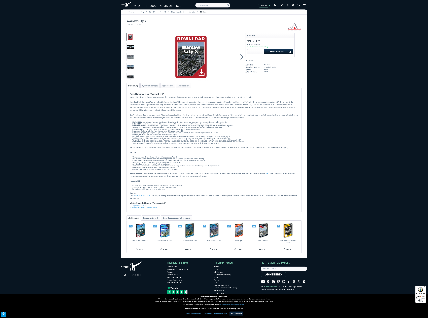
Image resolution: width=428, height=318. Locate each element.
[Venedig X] (238, 230)
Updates (170, 272)
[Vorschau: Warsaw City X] (130, 37)
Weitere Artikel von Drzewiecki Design (144, 208)
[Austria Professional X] (140, 230)
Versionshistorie (183, 86)
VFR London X (263, 241)
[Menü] (424, 287)
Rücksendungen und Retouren (177, 269)
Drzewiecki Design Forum (142, 196)
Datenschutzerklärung (270, 287)
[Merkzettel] (287, 5)
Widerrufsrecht (219, 290)
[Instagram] (283, 281)
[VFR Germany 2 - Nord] (164, 230)
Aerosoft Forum (172, 274)
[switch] (420, 300)
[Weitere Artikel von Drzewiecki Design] (294, 27)
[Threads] (294, 281)
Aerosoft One (172, 267)
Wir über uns (218, 272)
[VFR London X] (263, 230)
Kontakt (217, 267)
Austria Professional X (140, 241)
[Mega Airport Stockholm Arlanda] (288, 230)
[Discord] (273, 281)
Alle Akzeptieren (236, 314)
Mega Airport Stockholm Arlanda (288, 242)
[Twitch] (278, 281)
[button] (3, 314)
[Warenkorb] (298, 5)
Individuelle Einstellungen (193, 314)
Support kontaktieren (174, 277)
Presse (216, 269)
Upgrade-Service (167, 86)
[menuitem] (212, 5)
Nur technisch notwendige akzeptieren (215, 314)
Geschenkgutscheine (174, 280)
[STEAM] (304, 281)
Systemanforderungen (150, 86)
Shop (264, 5)
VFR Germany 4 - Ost (214, 241)
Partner (216, 280)
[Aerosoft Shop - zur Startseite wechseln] (151, 5)
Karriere (216, 277)
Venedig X (238, 241)
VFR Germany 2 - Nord (164, 241)
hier (267, 173)
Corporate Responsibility (222, 274)
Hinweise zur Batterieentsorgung (225, 288)
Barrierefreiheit (219, 293)
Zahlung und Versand (221, 285)
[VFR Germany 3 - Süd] (189, 230)
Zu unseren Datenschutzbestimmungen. (232, 304)
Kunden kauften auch (150, 218)
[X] (299, 281)
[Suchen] (228, 5)
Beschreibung (133, 86)
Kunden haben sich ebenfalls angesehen (176, 218)
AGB (215, 283)
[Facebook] (268, 281)
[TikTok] (289, 281)
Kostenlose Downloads (175, 283)
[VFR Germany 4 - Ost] (214, 230)
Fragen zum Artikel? (139, 206)
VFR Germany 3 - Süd (189, 241)
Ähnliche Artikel (133, 218)
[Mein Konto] (293, 5)
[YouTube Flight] (263, 281)
